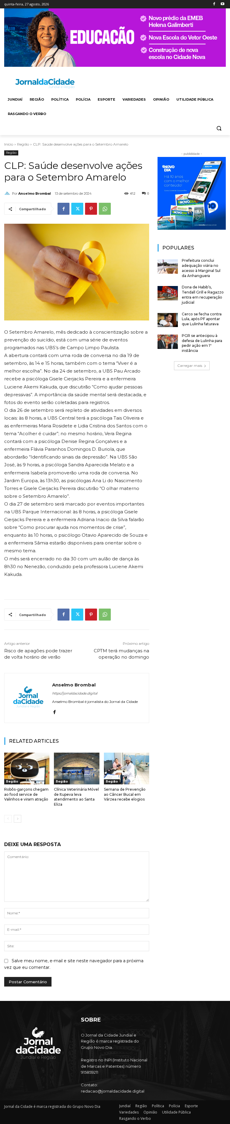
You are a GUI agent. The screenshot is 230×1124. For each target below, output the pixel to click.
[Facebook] (214, 4)
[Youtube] (222, 4)
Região (23, 144)
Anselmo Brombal (34, 193)
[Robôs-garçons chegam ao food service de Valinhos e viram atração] (26, 768)
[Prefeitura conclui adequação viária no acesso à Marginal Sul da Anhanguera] (168, 266)
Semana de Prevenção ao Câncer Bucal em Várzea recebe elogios (125, 794)
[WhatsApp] (105, 209)
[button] (219, 128)
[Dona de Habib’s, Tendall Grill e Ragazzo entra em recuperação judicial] (168, 293)
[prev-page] (8, 819)
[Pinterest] (91, 209)
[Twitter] (77, 209)
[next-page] (17, 819)
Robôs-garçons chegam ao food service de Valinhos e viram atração (26, 794)
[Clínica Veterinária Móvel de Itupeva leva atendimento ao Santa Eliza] (76, 768)
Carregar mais (189, 365)
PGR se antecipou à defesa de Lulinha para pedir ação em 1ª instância (202, 343)
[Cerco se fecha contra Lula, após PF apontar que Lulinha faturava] (168, 320)
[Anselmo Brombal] (8, 193)
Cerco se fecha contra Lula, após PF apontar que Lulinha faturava (202, 319)
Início (8, 144)
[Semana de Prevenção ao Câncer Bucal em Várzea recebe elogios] (126, 768)
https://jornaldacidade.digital (74, 693)
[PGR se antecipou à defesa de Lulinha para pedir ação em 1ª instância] (168, 342)
